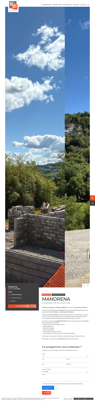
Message (44, 374)
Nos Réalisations (67, 4)
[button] (84, 285)
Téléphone (68, 364)
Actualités (83, 4)
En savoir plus (41, 399)
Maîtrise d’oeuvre (57, 4)
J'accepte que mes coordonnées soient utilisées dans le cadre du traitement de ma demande (63, 383)
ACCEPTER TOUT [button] (89, 398)
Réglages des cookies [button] (68, 398)
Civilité (43, 353)
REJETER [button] (76, 398)
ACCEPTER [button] (82, 398)
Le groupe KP (76, 4)
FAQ (88, 4)
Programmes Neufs (47, 4)
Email (43, 364)
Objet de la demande (46, 369)
